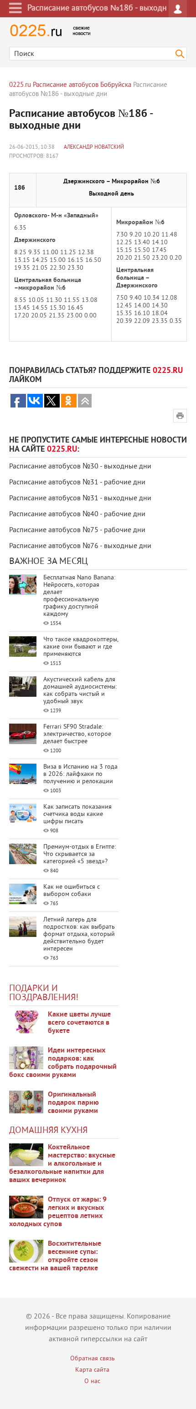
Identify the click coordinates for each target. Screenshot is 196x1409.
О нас (92, 1381)
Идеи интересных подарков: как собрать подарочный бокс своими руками (63, 1063)
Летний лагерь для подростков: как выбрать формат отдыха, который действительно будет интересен (79, 934)
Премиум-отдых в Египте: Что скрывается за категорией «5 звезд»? (79, 854)
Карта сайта (92, 1370)
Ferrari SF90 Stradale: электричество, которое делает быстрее (77, 734)
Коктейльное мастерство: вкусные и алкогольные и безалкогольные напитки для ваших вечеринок (62, 1164)
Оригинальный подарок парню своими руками (73, 1103)
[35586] (26, 1022)
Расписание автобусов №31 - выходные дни (80, 498)
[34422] (26, 1102)
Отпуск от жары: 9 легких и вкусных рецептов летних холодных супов (58, 1212)
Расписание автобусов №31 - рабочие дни (77, 482)
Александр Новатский (94, 147)
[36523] (26, 1251)
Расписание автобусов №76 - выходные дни (80, 546)
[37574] (26, 1207)
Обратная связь (92, 1359)
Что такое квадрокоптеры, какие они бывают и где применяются (80, 647)
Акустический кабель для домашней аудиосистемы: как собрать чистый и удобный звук (80, 690)
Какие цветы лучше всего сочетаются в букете (79, 1023)
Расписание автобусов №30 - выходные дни (80, 466)
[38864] (26, 1154)
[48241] (26, 1058)
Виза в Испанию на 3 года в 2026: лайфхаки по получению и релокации (80, 774)
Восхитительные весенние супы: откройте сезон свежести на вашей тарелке (55, 1256)
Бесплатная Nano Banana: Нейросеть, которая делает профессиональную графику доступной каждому (79, 596)
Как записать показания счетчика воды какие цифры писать (77, 814)
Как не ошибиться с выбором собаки (71, 890)
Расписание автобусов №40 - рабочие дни (77, 514)
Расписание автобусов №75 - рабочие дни (77, 530)
